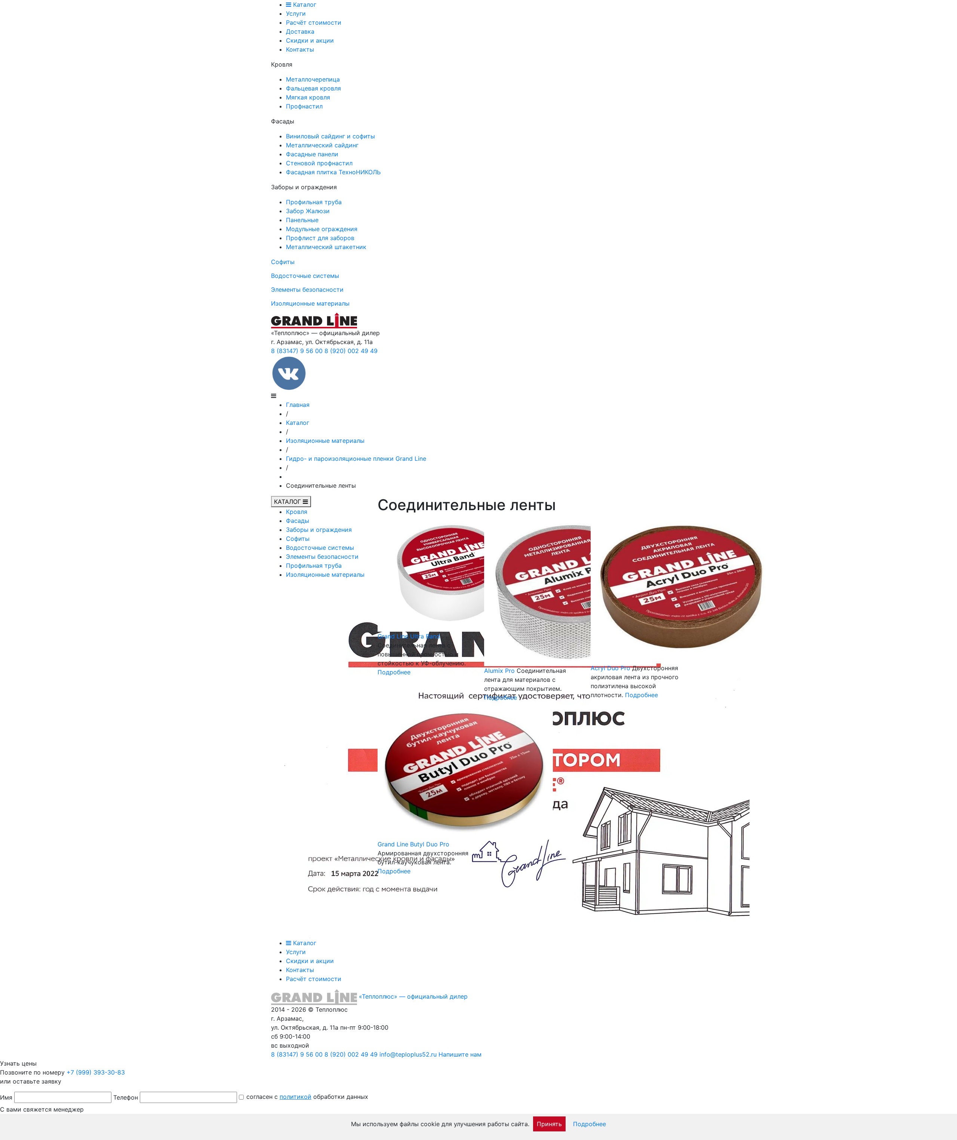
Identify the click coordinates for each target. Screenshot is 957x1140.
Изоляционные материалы (310, 303)
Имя (6, 1097)
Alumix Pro (499, 670)
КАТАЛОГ (288, 501)
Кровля (296, 511)
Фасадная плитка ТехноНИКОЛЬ (333, 172)
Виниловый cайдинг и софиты (330, 136)
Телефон (125, 1097)
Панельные (302, 220)
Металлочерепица (313, 79)
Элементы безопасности (307, 289)
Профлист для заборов (320, 238)
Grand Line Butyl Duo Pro (413, 844)
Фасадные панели (312, 154)
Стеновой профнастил (319, 163)
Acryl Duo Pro (610, 668)
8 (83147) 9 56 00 (297, 351)
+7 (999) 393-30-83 (96, 1072)
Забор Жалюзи (308, 211)
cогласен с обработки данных (307, 1096)
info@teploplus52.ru (408, 1054)
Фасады (297, 520)
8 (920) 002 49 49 (351, 351)
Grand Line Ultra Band (409, 636)
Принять (549, 1124)
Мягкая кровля (308, 97)
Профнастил (304, 106)
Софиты (283, 262)
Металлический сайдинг (322, 145)
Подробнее (394, 672)
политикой (295, 1096)
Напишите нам (460, 1054)
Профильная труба (314, 202)
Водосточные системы (305, 275)
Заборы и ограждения (319, 529)
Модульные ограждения (321, 229)
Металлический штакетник (326, 247)
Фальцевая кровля (313, 88)
